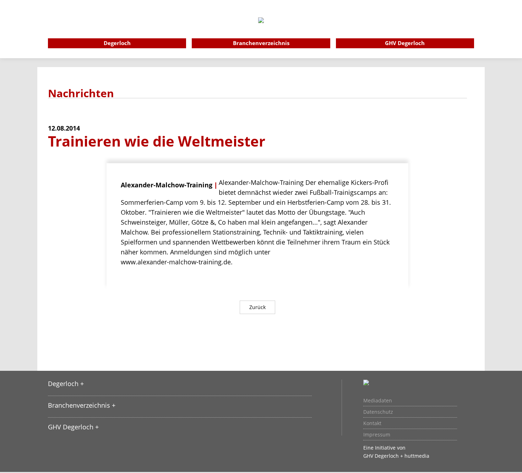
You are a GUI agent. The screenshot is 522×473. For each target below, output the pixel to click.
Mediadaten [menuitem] (377, 400)
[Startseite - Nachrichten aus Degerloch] (261, 29)
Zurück (257, 307)
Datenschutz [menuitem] (378, 412)
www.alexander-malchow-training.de (176, 262)
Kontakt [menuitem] (372, 423)
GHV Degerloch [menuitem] (405, 42)
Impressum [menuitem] (376, 434)
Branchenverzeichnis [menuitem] (261, 42)
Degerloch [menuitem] (117, 42)
